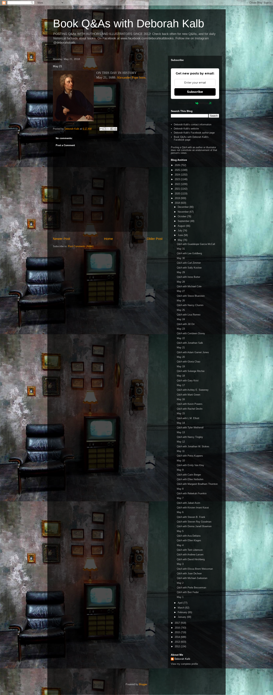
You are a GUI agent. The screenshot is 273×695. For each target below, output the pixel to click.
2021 (178, 188)
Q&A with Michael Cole (189, 286)
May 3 (180, 564)
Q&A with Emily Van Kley (190, 465)
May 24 (181, 319)
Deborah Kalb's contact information (192, 124)
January (182, 617)
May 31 (181, 248)
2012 (178, 646)
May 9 (180, 469)
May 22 (181, 338)
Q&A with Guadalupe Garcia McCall (196, 244)
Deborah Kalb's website (186, 128)
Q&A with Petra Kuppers (190, 455)
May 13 (181, 432)
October (182, 216)
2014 (178, 637)
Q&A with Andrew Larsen (190, 554)
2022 (178, 184)
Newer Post (61, 239)
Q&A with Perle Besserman (191, 587)
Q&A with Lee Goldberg (189, 253)
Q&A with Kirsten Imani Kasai (193, 507)
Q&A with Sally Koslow (189, 267)
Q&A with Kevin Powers (189, 404)
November (183, 211)
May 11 (181, 451)
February (183, 612)
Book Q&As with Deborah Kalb (128, 23)
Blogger (143, 684)
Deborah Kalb (182, 658)
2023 (178, 179)
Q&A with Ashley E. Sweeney (193, 389)
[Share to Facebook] (112, 129)
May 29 (181, 272)
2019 (178, 198)
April (180, 602)
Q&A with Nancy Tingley (190, 437)
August (182, 225)
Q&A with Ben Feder (188, 592)
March (181, 607)
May (180, 240)
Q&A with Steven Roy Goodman (194, 521)
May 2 (180, 583)
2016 (178, 627)
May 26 (181, 300)
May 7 (180, 498)
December (183, 207)
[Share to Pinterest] (115, 129)
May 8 (180, 488)
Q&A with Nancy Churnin (190, 305)
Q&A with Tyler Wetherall (190, 427)
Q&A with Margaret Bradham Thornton (197, 484)
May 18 (181, 375)
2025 (178, 170)
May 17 (181, 385)
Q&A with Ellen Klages (189, 540)
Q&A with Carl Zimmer (189, 262)
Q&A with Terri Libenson (190, 549)
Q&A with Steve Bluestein (191, 295)
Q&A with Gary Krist (188, 380)
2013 (178, 641)
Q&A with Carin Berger (189, 474)
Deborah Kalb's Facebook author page (194, 132)
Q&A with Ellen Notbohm (190, 479)
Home (108, 239)
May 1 (180, 597)
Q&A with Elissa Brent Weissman (195, 568)
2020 (178, 193)
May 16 (181, 399)
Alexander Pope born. (131, 77)
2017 (178, 622)
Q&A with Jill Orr (186, 324)
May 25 (181, 310)
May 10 (181, 460)
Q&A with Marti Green (188, 394)
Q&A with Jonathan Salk (190, 342)
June (181, 235)
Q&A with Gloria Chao (188, 361)
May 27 (181, 291)
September (184, 221)
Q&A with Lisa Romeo (188, 314)
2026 (178, 165)
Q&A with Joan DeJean (189, 573)
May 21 (181, 347)
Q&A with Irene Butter (188, 277)
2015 (178, 632)
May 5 (180, 531)
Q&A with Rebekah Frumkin (192, 493)
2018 (178, 202)
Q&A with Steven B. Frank (191, 517)
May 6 (180, 512)
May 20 (181, 357)
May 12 (181, 441)
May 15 (181, 413)
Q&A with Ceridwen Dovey (191, 333)
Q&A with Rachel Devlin (189, 408)
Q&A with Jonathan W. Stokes (193, 446)
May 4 (180, 545)
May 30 (181, 258)
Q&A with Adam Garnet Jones (193, 352)
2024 (178, 174)
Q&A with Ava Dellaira (188, 535)
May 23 (181, 328)
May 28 (181, 281)
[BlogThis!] (105, 129)
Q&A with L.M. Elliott (188, 418)
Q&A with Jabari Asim (188, 503)
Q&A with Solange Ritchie (190, 371)
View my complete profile (184, 664)
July (180, 230)
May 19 (181, 366)
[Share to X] (108, 129)
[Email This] (101, 129)
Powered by (186, 103)
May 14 (181, 422)
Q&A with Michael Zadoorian (192, 578)
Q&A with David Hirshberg (191, 559)
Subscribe (195, 92)
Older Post (154, 239)
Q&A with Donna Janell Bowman (194, 526)
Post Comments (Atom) (80, 246)
